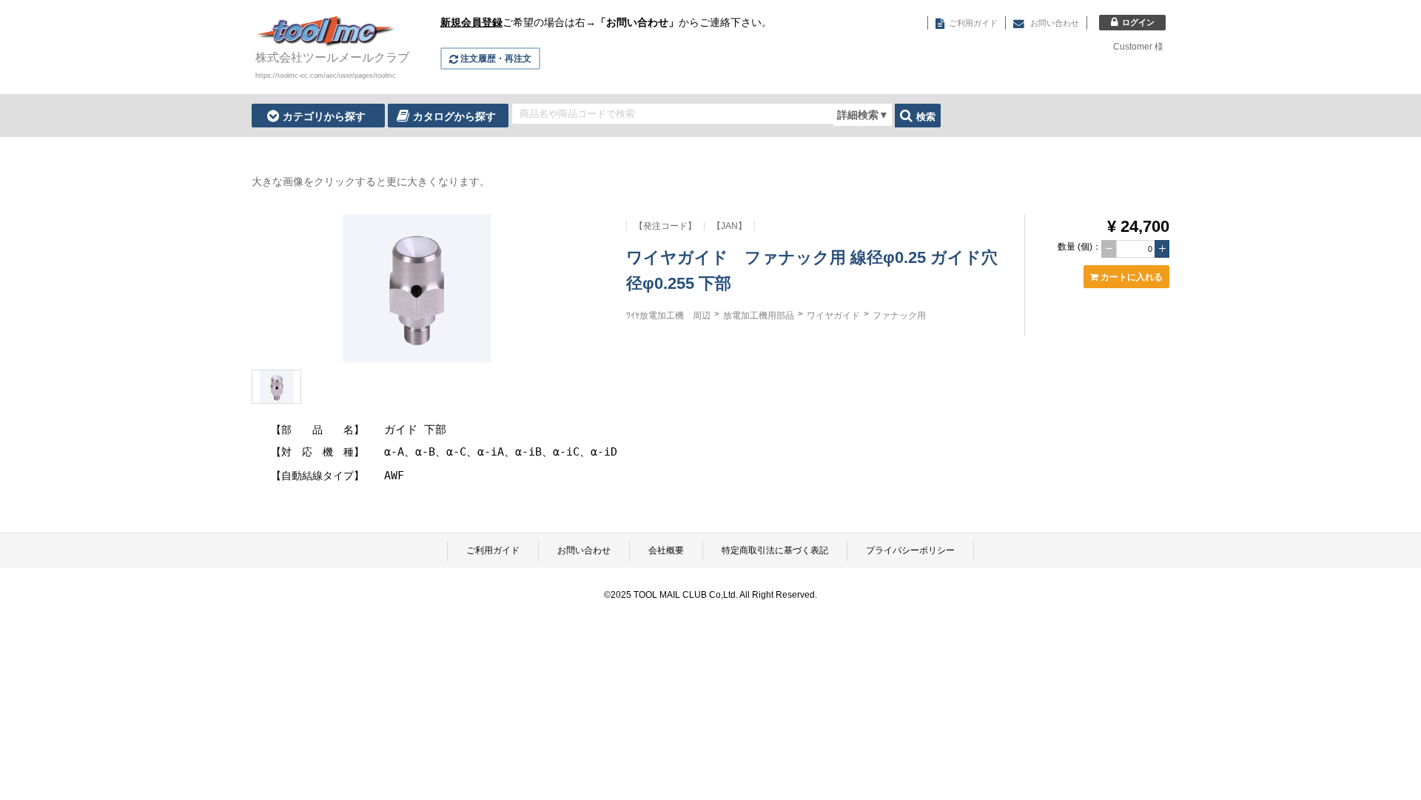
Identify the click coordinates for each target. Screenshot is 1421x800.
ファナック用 (899, 315)
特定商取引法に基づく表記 (775, 550)
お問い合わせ (584, 550)
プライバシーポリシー (910, 550)
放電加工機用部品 (758, 315)
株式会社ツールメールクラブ (332, 57)
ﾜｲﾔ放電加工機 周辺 (668, 315)
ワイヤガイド (833, 315)
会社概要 (666, 550)
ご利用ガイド (493, 550)
